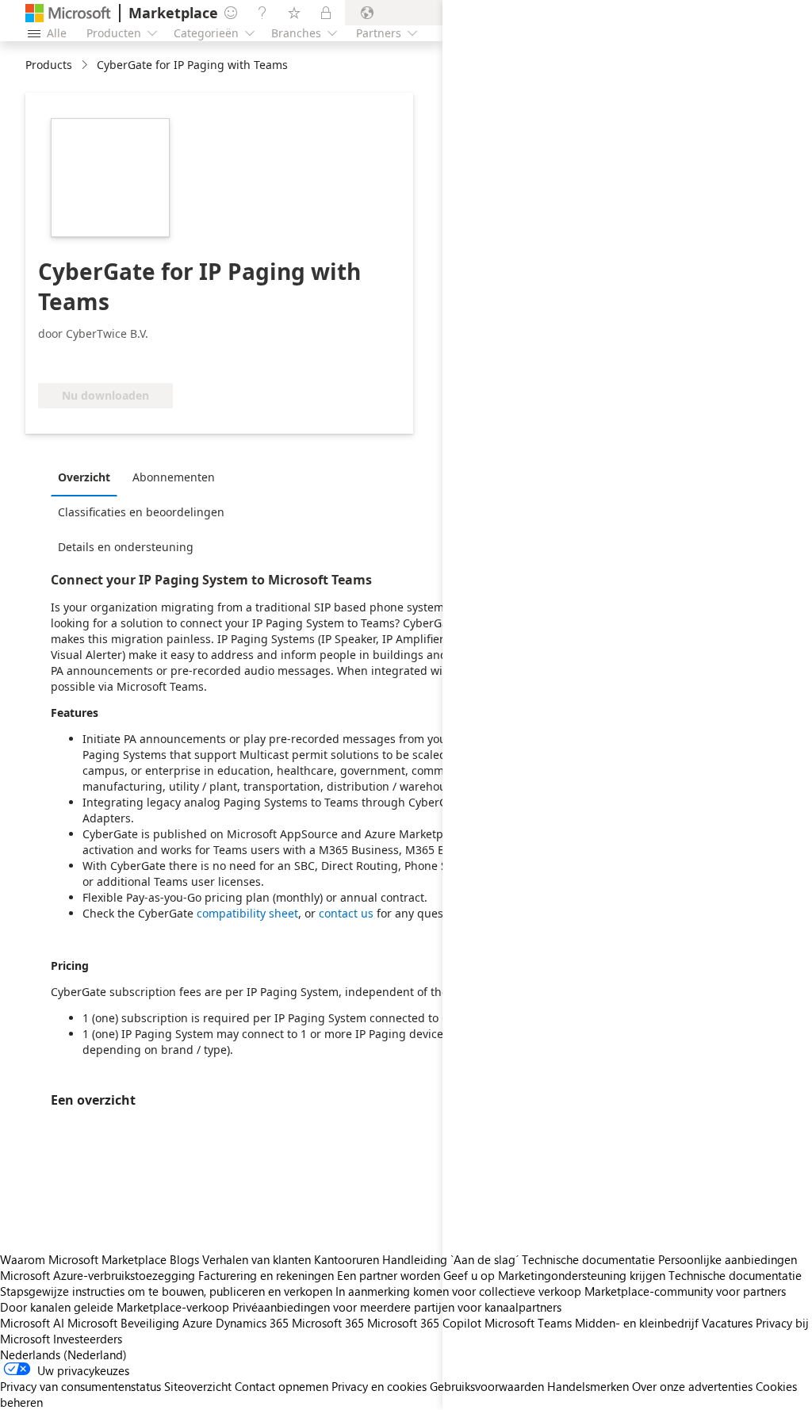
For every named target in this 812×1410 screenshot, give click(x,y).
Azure (197, 1323)
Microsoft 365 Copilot (424, 1323)
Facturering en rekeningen (266, 1275)
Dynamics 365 (252, 1323)
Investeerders (87, 1339)
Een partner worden (388, 1275)
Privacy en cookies (379, 1386)
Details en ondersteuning (125, 546)
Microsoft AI (32, 1323)
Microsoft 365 (328, 1323)
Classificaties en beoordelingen (141, 511)
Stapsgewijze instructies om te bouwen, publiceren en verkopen (166, 1291)
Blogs (184, 1259)
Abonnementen (173, 477)
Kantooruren (346, 1259)
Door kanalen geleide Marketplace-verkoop (114, 1307)
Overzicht (84, 477)
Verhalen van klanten (256, 1259)
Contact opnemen (281, 1386)
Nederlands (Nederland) (63, 1354)
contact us (346, 913)
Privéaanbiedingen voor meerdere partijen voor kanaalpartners (396, 1307)
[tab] (88, 476)
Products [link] (48, 64)
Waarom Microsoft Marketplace (83, 1259)
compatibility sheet (247, 913)
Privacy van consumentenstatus (80, 1386)
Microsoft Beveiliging (123, 1323)
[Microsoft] (68, 13)
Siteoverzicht (198, 1386)
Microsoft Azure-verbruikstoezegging (99, 1275)
